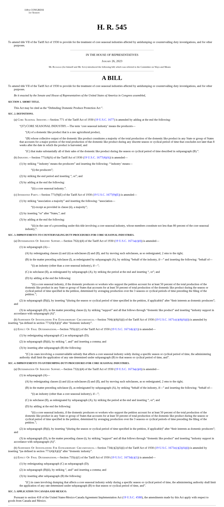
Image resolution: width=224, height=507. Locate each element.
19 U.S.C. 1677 (104, 119)
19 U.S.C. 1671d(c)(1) (124, 329)
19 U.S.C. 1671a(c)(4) (128, 240)
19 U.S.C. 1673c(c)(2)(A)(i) (172, 447)
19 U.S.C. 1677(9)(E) (106, 194)
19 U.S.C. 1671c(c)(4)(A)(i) (172, 319)
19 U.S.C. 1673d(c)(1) (124, 457)
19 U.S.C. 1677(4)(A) (97, 157)
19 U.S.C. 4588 (132, 497)
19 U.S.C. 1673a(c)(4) (128, 369)
